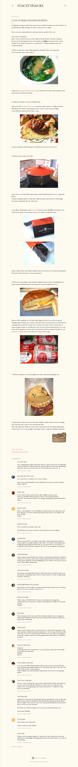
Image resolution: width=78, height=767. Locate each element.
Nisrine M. (20, 524)
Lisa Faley (20, 696)
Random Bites (24, 452)
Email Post (19, 449)
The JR (19, 719)
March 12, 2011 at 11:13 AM (24, 579)
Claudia (19, 538)
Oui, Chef (20, 462)
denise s (20, 508)
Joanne (19, 627)
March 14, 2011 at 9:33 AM (24, 714)
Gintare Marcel (44, 761)
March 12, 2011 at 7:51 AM (24, 486)
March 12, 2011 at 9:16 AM (24, 549)
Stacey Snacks (30, 5)
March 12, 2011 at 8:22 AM (24, 502)
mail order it (16, 332)
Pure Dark (34, 210)
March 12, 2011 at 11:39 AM (24, 607)
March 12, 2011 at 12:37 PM (24, 622)
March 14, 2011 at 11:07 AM (24, 728)
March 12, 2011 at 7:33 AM (24, 470)
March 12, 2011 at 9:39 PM (24, 657)
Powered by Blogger (40, 758)
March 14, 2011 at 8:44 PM (24, 742)
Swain (19, 733)
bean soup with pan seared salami (29, 91)
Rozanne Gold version (29, 106)
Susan (19, 492)
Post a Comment (17, 746)
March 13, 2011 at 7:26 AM (24, 691)
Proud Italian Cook (23, 663)
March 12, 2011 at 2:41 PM (24, 639)
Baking (18, 452)
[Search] (65, 5)
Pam (19, 613)
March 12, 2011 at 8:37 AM (24, 533)
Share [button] (13, 449)
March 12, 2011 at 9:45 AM (24, 565)
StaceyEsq (20, 554)
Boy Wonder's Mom (24, 476)
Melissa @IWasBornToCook (26, 584)
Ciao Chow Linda (22, 680)
